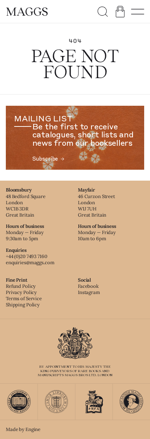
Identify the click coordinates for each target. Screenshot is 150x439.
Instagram (89, 292)
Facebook (88, 286)
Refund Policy (21, 286)
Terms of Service (24, 298)
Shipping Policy (23, 305)
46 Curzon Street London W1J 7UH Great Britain (96, 205)
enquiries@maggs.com (30, 262)
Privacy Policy (21, 292)
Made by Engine (23, 429)
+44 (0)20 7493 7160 (26, 256)
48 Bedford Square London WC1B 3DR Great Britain (26, 205)
